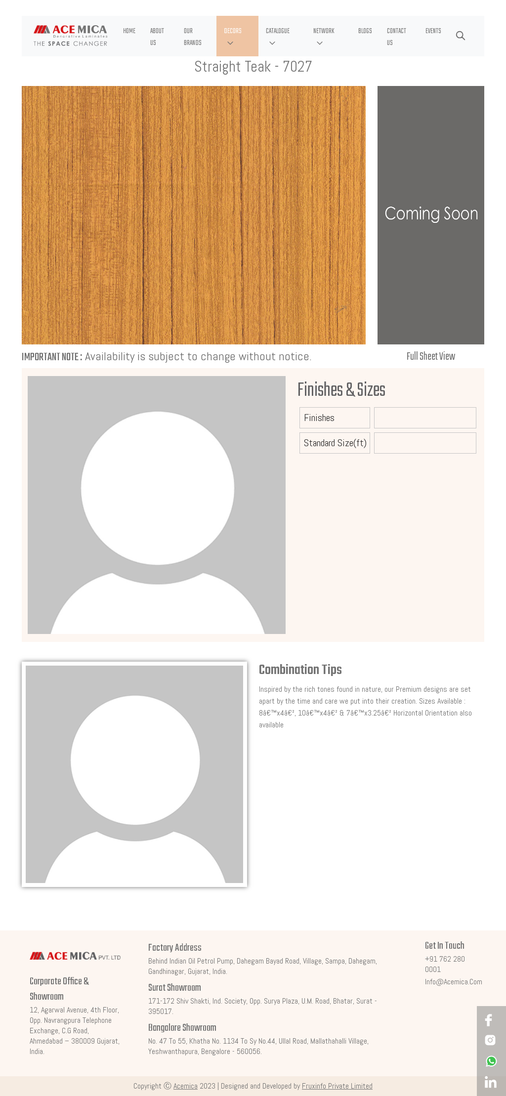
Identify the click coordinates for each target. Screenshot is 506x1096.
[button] (237, 36)
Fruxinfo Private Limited (337, 1086)
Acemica (185, 1086)
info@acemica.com (453, 981)
